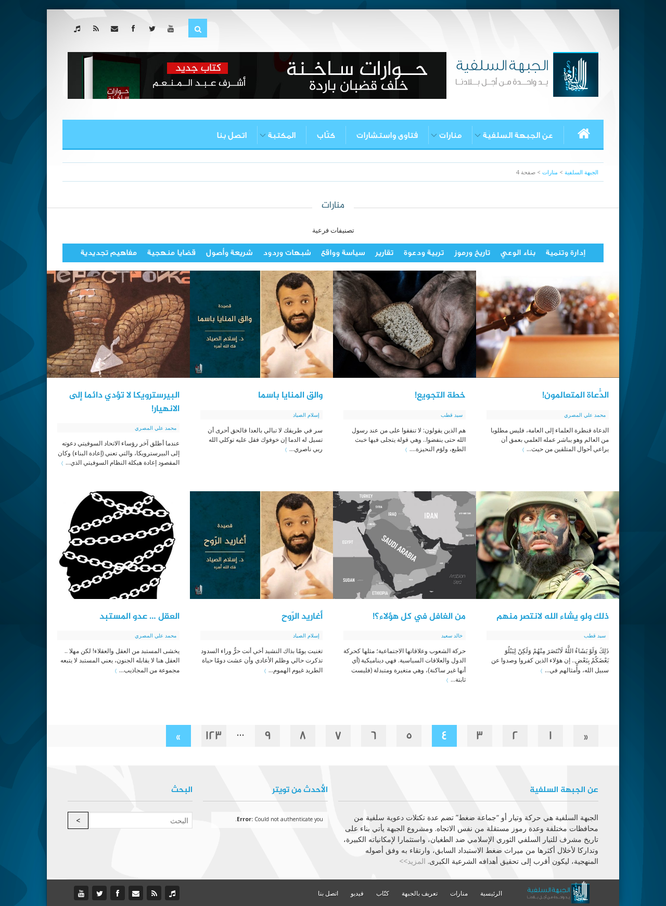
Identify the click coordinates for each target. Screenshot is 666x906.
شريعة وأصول (229, 252)
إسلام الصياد (306, 414)
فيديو (357, 893)
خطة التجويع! (440, 395)
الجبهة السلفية (581, 172)
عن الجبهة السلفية (518, 135)
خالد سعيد (452, 635)
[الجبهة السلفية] (526, 73)
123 (214, 736)
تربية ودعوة (424, 252)
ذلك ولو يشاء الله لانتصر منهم (552, 616)
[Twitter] (154, 28)
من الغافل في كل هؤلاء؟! (419, 616)
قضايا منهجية (171, 252)
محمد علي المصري (585, 414)
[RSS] (98, 28)
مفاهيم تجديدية (109, 252)
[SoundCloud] (79, 28)
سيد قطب (452, 414)
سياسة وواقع (343, 252)
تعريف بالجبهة (420, 893)
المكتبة (282, 135)
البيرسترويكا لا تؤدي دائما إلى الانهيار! (124, 402)
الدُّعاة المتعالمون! (575, 395)
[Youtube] (173, 28)
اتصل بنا (231, 135)
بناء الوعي (518, 252)
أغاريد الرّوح (302, 616)
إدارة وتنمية (565, 252)
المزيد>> (412, 861)
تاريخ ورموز (472, 252)
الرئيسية (491, 893)
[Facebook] (136, 28)
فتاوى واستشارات (387, 135)
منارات (450, 135)
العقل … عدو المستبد (139, 616)
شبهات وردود (287, 252)
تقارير (384, 252)
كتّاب (326, 135)
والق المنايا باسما (290, 395)
